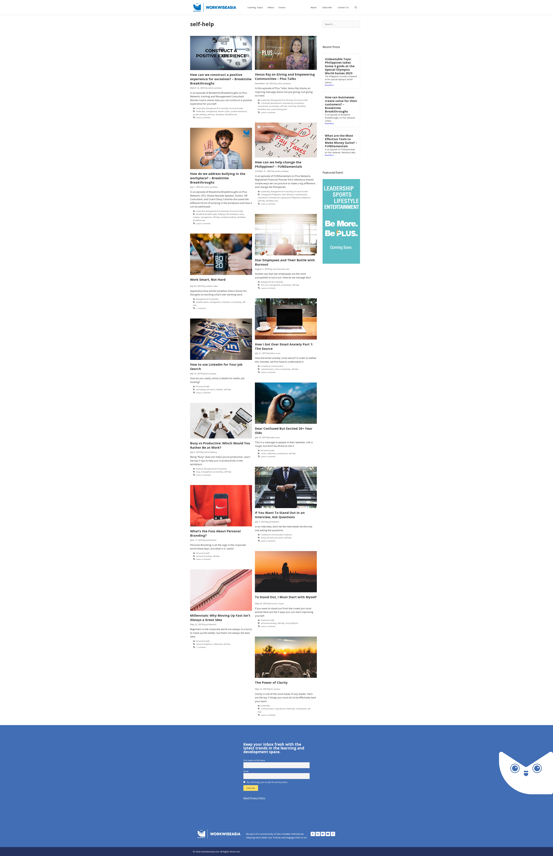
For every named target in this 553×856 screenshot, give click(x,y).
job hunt (270, 537)
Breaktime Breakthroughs (206, 214)
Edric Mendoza (288, 194)
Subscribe (327, 7)
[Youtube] (328, 834)
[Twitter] (323, 834)
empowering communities (293, 103)
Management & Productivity (217, 108)
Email (245, 771)
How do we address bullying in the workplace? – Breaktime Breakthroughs (217, 177)
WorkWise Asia (231, 114)
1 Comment (201, 308)
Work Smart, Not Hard (208, 279)
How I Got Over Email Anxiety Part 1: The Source (284, 346)
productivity (274, 106)
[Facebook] (313, 834)
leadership (200, 111)
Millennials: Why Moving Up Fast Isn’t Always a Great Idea (220, 617)
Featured (199, 469)
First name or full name (254, 760)
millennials (271, 453)
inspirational (263, 197)
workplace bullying (228, 217)
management (211, 111)
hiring (263, 537)
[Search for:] (341, 24)
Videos (270, 7)
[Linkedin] (318, 834)
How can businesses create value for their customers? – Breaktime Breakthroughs (341, 104)
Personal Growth (236, 108)
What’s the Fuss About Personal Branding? (215, 533)
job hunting (200, 389)
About (314, 7)
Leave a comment (203, 117)
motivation (225, 302)
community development (271, 103)
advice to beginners (204, 644)
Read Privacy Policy (254, 798)
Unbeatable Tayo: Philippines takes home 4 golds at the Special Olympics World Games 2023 (340, 66)
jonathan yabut (202, 302)
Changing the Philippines (271, 194)
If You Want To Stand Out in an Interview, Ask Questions (280, 514)
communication (267, 369)
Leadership (200, 108)
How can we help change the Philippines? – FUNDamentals (278, 164)
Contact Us (343, 7)
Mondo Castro (224, 111)
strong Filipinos (292, 623)
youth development (279, 109)
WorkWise (220, 114)
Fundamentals (301, 194)
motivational (263, 106)
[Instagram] (333, 834)
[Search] (356, 7)
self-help (210, 114)
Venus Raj (292, 106)
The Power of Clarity (271, 682)
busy (198, 472)
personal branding (203, 556)
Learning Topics (255, 7)
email (277, 369)
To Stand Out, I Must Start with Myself (286, 597)
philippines (305, 197)
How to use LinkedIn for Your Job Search (216, 366)
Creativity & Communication (272, 366)
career (263, 453)
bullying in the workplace (228, 214)
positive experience (239, 111)
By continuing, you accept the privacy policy (266, 782)
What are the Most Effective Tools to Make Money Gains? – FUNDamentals (341, 141)
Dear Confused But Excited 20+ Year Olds (283, 430)
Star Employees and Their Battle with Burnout (285, 262)
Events (282, 7)
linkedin (219, 389)
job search (211, 389)
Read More (329, 85)
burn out (264, 285)
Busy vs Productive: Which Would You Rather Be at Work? (220, 445)
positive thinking (199, 114)
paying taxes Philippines (290, 197)
